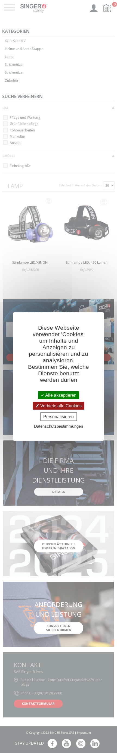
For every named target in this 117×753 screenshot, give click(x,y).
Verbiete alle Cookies (60, 405)
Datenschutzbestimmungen (58, 426)
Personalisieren (58, 416)
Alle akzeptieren (60, 395)
